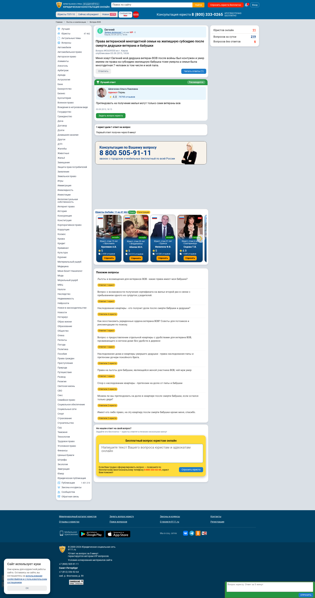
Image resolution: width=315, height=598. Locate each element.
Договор (62, 125)
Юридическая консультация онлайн (86, 7)
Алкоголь (63, 65)
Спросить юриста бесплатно (225, 5)
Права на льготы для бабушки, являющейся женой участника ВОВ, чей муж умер (144, 370)
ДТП (60, 144)
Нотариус (63, 317)
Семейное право (66, 400)
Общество (63, 331)
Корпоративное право (70, 225)
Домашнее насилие (68, 135)
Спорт (61, 413)
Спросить (109, 258)
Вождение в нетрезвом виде (73, 107)
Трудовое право (66, 441)
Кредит (61, 243)
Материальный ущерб (69, 261)
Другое (61, 139)
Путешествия (65, 372)
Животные (63, 153)
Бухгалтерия (64, 98)
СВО (60, 390)
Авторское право (67, 56)
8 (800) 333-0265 (207, 14)
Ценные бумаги (66, 455)
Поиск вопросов (118, 521)
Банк (60, 84)
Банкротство (65, 88)
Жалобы (62, 148)
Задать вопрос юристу (111, 115)
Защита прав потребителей (72, 167)
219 (253, 36)
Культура (63, 252)
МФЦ (60, 284)
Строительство (66, 423)
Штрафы (62, 459)
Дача (60, 121)
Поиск (132, 212)
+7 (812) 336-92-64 (69, 572)
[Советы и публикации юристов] (59, 5)
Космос (62, 234)
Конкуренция (65, 215)
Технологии (64, 436)
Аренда (61, 75)
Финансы (63, 450)
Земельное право (67, 176)
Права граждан (66, 358)
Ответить (103, 71)
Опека (61, 335)
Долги (61, 130)
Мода (60, 275)
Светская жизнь (66, 386)
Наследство (64, 294)
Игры (60, 181)
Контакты (215, 516)
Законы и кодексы (170, 516)
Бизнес (61, 93)
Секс (60, 395)
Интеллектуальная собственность (68, 200)
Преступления (65, 363)
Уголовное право (67, 446)
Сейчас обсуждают (88, 14)
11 (254, 30)
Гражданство (65, 116)
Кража (61, 238)
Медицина (63, 266)
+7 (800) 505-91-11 (69, 564)
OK (27, 588)
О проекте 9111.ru (169, 521)
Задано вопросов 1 (114, 32)
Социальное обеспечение (71, 404)
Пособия (62, 354)
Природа (62, 367)
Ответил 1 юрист (106, 285)
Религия (62, 381)
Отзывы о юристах (69, 521)
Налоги (61, 289)
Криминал (63, 248)
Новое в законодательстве (72, 307)
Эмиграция (64, 469)
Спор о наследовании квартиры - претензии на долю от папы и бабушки (139, 383)
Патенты (62, 340)
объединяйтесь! (91, 4)
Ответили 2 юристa (107, 363)
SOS (135, 14)
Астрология (64, 79)
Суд (60, 427)
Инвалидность (65, 190)
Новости (62, 312)
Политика (63, 349)
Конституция (65, 220)
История (62, 211)
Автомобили (64, 47)
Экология (63, 464)
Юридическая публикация (72, 478)
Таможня (62, 432)
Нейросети (63, 303)
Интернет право (66, 206)
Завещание (64, 162)
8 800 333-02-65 (152, 469)
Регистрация (143, 212)
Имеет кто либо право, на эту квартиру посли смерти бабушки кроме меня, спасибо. (146, 412)
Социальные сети (67, 409)
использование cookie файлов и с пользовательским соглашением (27, 579)
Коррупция (63, 229)
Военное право (66, 102)
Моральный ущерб (68, 280)
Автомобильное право (70, 52)
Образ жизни (65, 321)
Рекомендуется (196, 82)
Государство (64, 111)
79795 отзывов (124, 96)
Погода (61, 344)
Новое (108, 14)
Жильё (61, 158)
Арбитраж (63, 70)
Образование (65, 326)
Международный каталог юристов (77, 516)
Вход (254, 5)
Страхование (65, 418)
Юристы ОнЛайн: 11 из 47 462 (111, 212)
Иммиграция (64, 185)
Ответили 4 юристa (107, 314)
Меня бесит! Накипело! (70, 271)
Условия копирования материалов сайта (90, 560)
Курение (62, 257)
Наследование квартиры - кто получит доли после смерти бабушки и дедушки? (143, 308)
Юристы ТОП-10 (66, 14)
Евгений (110, 29)
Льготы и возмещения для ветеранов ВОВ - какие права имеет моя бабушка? (142, 279)
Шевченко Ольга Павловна (123, 89)
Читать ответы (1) (194, 71)
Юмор (61, 473)
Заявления (63, 171)
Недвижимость (66, 298)
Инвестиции (64, 194)
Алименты (63, 61)
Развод (61, 377)
